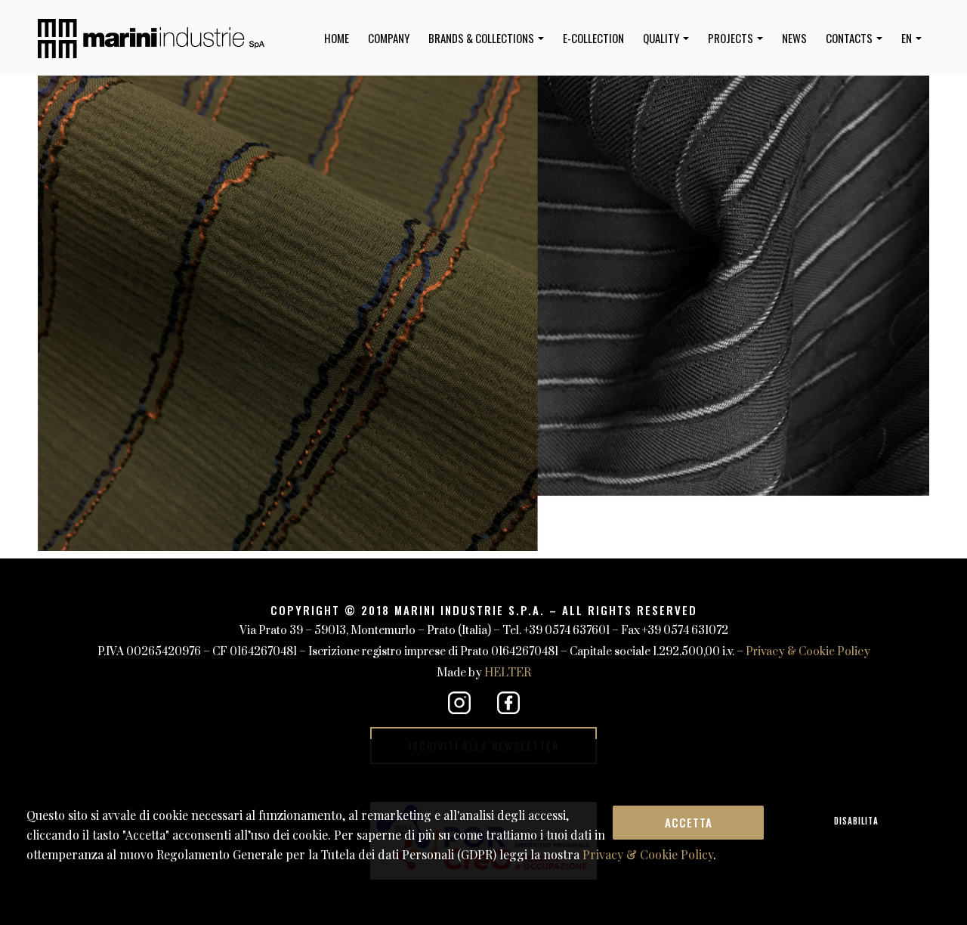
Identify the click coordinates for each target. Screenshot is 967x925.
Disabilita (856, 821)
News (794, 37)
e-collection (593, 37)
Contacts (850, 37)
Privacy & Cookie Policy (808, 652)
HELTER (507, 673)
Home (336, 37)
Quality (662, 37)
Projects (731, 37)
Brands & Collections (482, 37)
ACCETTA (688, 822)
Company (388, 37)
